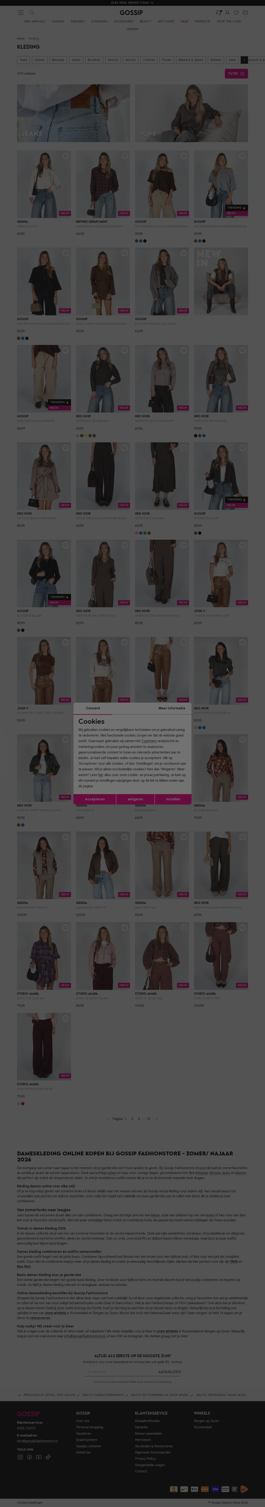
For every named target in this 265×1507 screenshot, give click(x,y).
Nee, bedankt (105, 789)
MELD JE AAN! (106, 781)
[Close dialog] (208, 707)
